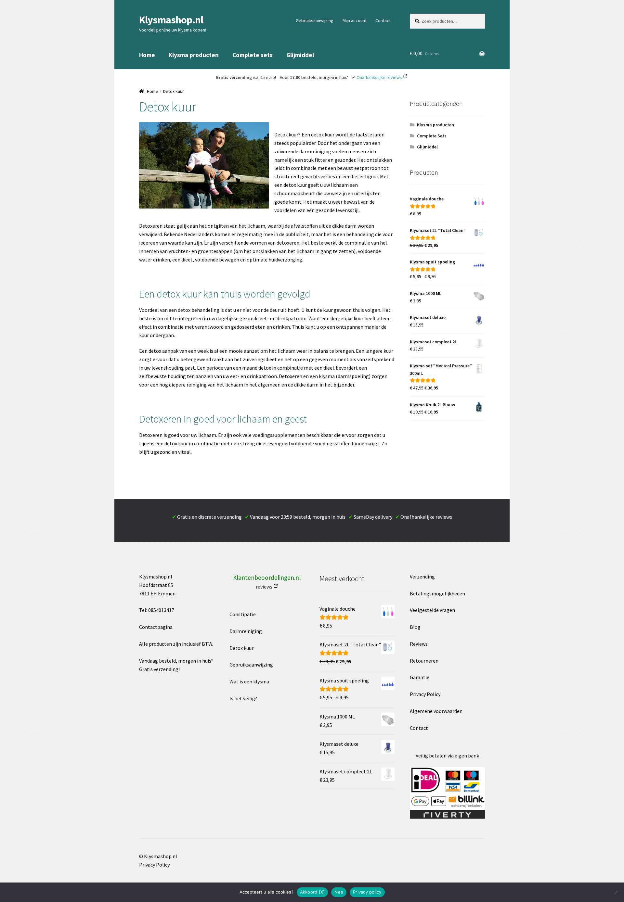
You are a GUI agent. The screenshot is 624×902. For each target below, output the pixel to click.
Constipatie (242, 614)
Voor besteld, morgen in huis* (314, 77)
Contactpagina (156, 627)
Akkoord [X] (312, 892)
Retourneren (424, 660)
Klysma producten (194, 55)
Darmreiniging (245, 631)
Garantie (419, 677)
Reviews (419, 644)
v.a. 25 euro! (246, 77)
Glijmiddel (300, 55)
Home (147, 55)
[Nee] (616, 892)
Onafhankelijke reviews (379, 77)
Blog (415, 627)
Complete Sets (432, 136)
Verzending (422, 576)
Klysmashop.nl (171, 19)
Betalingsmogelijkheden (437, 593)
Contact (383, 20)
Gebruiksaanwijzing (314, 20)
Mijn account (355, 20)
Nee (338, 892)
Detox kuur (241, 648)
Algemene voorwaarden (436, 711)
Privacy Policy (425, 694)
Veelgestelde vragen (432, 610)
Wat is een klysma (249, 681)
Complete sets (252, 55)
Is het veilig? (243, 698)
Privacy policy (367, 892)
